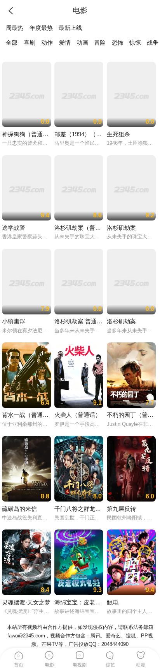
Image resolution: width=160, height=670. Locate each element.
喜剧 (29, 42)
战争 (152, 42)
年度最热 (41, 27)
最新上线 (70, 27)
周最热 (14, 27)
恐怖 (117, 42)
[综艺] (110, 654)
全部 (11, 42)
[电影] (49, 654)
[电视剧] (80, 654)
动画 (82, 42)
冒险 (100, 42)
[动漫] (141, 654)
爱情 (65, 42)
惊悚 (135, 42)
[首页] (18, 654)
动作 (47, 42)
